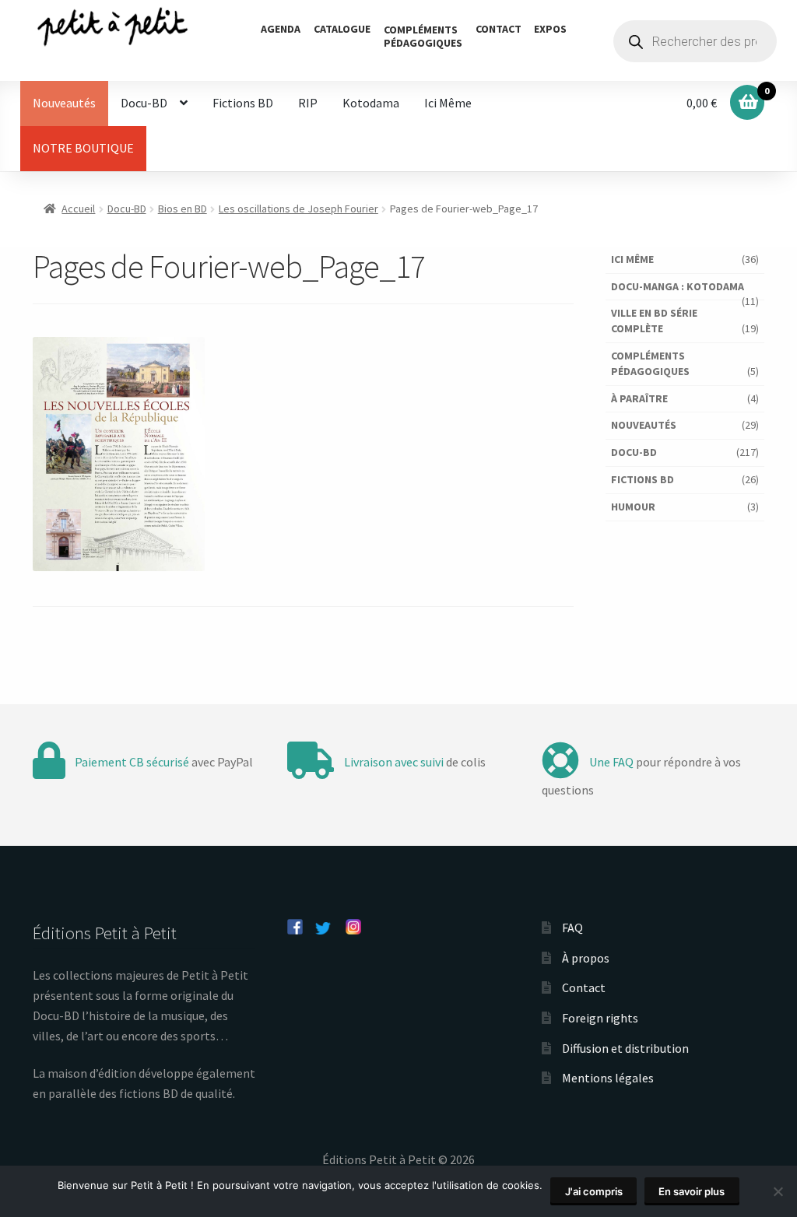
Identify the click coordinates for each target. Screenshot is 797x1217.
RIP (308, 102)
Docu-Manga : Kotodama (677, 286)
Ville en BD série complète (654, 320)
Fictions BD (242, 102)
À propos (585, 958)
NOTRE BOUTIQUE (83, 148)
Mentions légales (608, 1077)
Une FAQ (611, 762)
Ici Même (448, 102)
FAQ (572, 927)
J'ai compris (594, 1191)
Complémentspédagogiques (423, 36)
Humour (633, 507)
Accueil (78, 209)
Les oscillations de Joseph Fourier (298, 209)
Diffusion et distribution (625, 1048)
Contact (498, 29)
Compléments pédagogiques (650, 363)
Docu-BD (144, 102)
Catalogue (342, 29)
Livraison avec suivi (394, 762)
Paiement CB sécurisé (132, 762)
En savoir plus (691, 1191)
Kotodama (370, 102)
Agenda (280, 29)
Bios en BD (182, 209)
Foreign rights (600, 1018)
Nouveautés (64, 102)
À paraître (639, 398)
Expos (550, 29)
